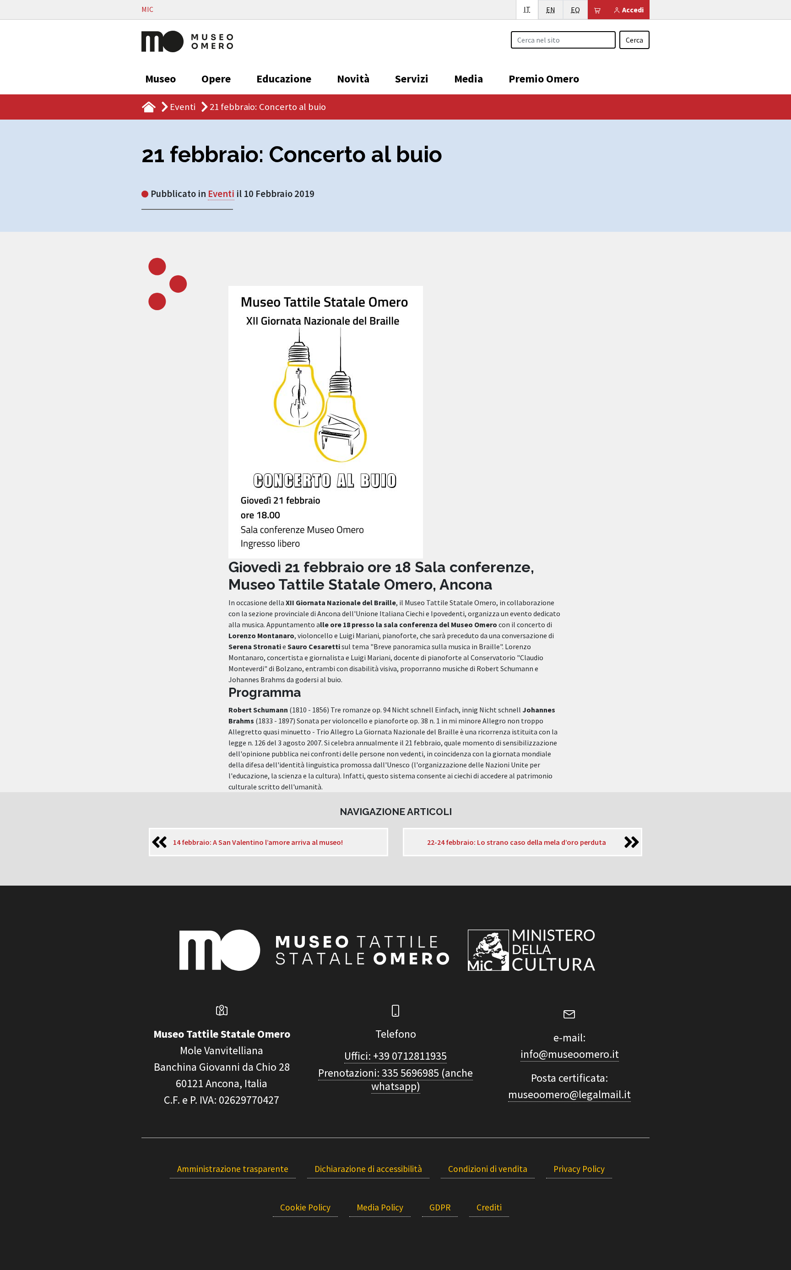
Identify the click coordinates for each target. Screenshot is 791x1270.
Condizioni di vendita (487, 1168)
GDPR (439, 1207)
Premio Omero (544, 78)
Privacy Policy (579, 1168)
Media (468, 78)
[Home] (187, 40)
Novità (353, 78)
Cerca (634, 39)
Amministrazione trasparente (232, 1168)
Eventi (182, 107)
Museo (160, 78)
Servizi (411, 78)
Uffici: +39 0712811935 (395, 1056)
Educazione (283, 78)
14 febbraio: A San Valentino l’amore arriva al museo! (258, 842)
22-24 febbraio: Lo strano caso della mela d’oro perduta (516, 842)
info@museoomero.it (569, 1054)
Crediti (489, 1207)
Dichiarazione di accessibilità (368, 1168)
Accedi (632, 9)
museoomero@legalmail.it (569, 1094)
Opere (216, 78)
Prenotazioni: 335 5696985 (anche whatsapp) (395, 1079)
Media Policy (380, 1207)
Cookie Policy (305, 1207)
